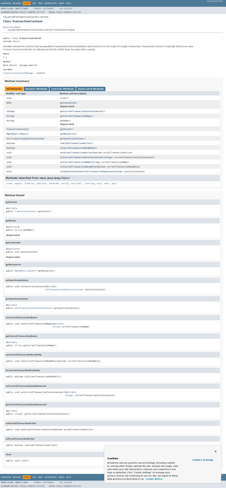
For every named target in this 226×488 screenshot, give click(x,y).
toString (90, 183)
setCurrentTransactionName (75, 162)
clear (63, 98)
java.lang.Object (12, 27)
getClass (42, 183)
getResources (67, 134)
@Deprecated (13, 227)
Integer (10, 111)
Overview (6, 3)
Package (17, 3)
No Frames (48, 9)
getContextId (67, 103)
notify (65, 183)
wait (99, 183)
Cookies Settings (202, 460)
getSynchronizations (71, 138)
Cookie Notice (154, 479)
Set (8, 138)
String (10, 116)
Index (61, 3)
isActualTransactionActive (75, 143)
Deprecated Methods (91, 89)
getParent (65, 129)
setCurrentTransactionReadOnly (78, 166)
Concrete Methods (62, 89)
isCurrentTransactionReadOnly (77, 148)
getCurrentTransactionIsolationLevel (81, 111)
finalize (29, 183)
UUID (8, 103)
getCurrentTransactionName (75, 116)
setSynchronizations (71, 171)
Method (41, 12)
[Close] (215, 451)
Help (68, 3)
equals (18, 183)
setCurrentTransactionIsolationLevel (81, 157)
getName (64, 120)
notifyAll (76, 183)
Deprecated (51, 3)
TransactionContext (17, 129)
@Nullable (11, 208)
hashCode (54, 183)
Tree (40, 3)
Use (34, 3)
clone (9, 183)
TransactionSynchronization (27, 138)
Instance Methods (36, 89)
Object (16, 41)
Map (8, 134)
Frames (37, 9)
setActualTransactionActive (76, 152)
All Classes (66, 9)
